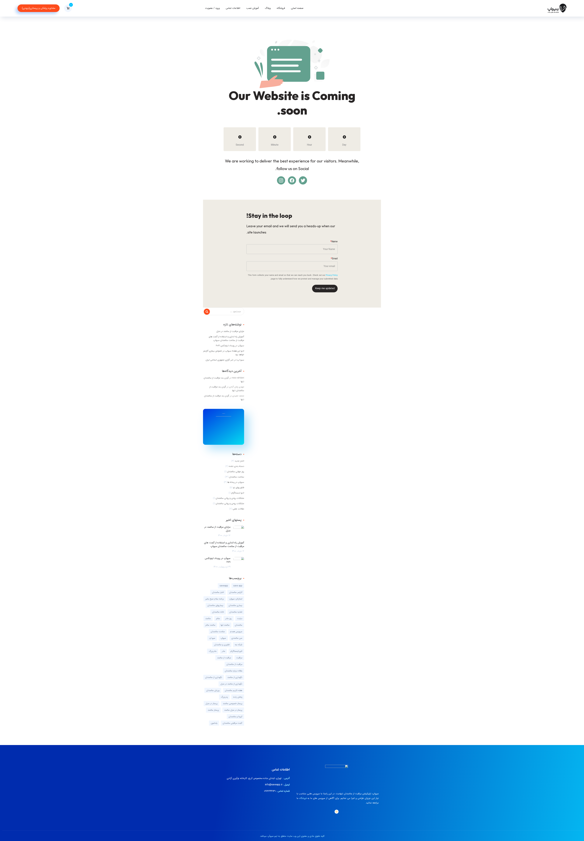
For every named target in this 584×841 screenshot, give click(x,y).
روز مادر (228, 618)
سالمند (208, 618)
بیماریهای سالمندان (215, 605)
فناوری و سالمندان (221, 644)
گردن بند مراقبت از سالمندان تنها (224, 379)
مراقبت (239, 657)
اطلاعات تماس (233, 8)
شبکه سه (238, 644)
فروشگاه (281, 8)
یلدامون (214, 723)
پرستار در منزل (211, 703)
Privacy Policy (332, 275)
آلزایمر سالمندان (235, 592)
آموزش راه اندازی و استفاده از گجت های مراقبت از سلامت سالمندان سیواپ (226, 338)
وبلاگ (268, 8)
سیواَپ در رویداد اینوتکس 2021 (230, 345)
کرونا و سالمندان (235, 716)
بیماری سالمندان (235, 605)
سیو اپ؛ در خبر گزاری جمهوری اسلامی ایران (225, 360)
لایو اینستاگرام (237, 493)
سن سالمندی (236, 638)
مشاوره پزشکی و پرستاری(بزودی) (38, 8)
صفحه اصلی (297, 8)
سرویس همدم (236, 631)
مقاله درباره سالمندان (233, 670)
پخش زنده (237, 697)
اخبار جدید (239, 461)
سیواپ (223, 638)
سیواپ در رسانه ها (235, 482)
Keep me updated (325, 288)
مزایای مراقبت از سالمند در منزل (230, 331)
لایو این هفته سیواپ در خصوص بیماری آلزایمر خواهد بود (223, 352)
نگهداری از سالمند (234, 677)
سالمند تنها (225, 625)
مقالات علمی (238, 509)
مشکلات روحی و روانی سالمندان (230, 498)
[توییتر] (303, 180)
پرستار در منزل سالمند (233, 710)
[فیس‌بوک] (292, 180)
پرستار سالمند (213, 710)
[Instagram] (337, 812)
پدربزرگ (224, 697)
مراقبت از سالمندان (234, 664)
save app (237, 585)
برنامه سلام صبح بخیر (214, 599)
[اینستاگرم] (281, 180)
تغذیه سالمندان (235, 612)
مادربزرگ (212, 651)
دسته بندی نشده (236, 466)
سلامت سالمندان (236, 477)
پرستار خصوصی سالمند (232, 703)
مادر (223, 651)
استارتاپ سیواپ (235, 599)
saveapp (224, 585)
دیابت (239, 618)
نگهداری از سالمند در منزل (231, 684)
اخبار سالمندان (218, 592)
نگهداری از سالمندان (213, 677)
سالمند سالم (210, 625)
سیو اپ (212, 638)
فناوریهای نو (238, 487)
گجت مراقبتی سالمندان (232, 723)
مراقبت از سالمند (224, 657)
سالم (218, 618)
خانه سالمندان (218, 612)
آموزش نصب (252, 8)
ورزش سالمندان (212, 690)
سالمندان (238, 625)
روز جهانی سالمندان (235, 471)
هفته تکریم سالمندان (233, 690)
